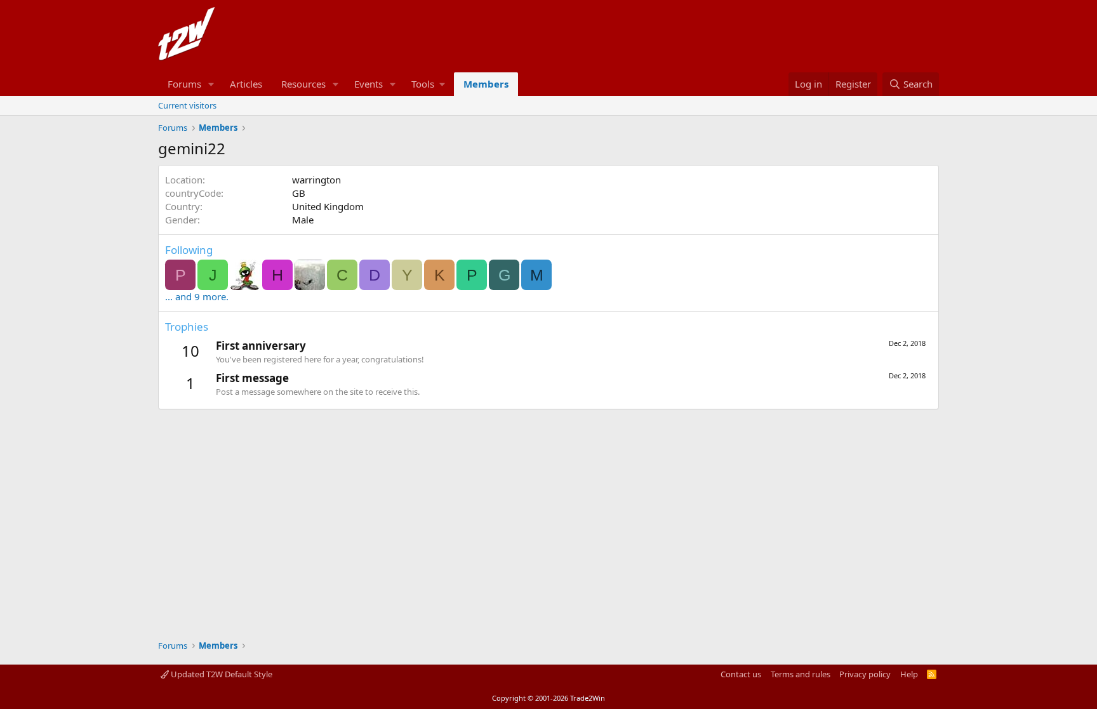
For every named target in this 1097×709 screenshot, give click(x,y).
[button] (211, 84)
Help (909, 674)
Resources (303, 83)
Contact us (741, 674)
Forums (184, 83)
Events (368, 83)
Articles (246, 83)
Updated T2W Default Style (220, 674)
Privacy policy (865, 674)
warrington (316, 179)
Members (486, 83)
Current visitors (187, 105)
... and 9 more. (197, 296)
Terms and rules (800, 674)
